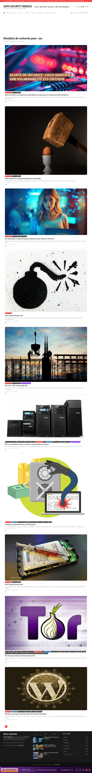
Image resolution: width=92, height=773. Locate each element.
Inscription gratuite (46, 397)
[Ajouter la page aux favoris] (83, 770)
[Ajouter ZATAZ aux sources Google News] (89, 770)
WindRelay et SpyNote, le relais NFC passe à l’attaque (42, 770)
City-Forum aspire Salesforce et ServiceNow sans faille (72, 770)
